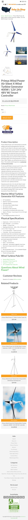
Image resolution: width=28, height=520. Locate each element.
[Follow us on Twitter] (7, 497)
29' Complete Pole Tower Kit (10, 264)
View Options (14, 343)
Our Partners (14, 449)
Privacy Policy (14, 443)
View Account (14, 487)
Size (2, 109)
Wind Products (8, 16)
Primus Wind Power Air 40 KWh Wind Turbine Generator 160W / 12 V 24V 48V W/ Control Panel (14, 348)
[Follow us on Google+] (12, 497)
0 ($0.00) (23, 1)
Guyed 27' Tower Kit (8, 262)
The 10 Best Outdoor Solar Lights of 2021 (14, 478)
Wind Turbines (14, 469)
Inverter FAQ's (14, 455)
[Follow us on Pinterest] (10, 497)
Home (2, 16)
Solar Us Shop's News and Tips (14, 471)
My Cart (14, 489)
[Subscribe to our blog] (21, 497)
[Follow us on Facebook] (4, 497)
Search (14, 438)
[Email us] (23, 497)
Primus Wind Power (10, 105)
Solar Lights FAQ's (14, 453)
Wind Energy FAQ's (14, 457)
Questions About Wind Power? (12, 268)
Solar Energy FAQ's (14, 451)
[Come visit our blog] (18, 497)
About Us (14, 441)
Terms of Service (14, 445)
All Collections (14, 465)
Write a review (17, 279)
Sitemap (14, 480)
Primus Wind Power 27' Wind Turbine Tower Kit (14, 317)
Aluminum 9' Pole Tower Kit (10, 261)
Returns (14, 447)
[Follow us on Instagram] (15, 497)
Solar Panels (14, 467)
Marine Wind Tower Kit (9, 259)
